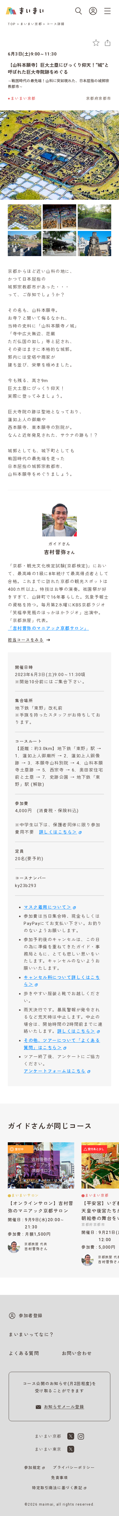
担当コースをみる (26, 640)
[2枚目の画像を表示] (59, 216)
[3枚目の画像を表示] (94, 216)
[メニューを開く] (107, 11)
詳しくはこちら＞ (58, 832)
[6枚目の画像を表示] (94, 243)
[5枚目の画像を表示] (59, 243)
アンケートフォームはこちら (55, 1071)
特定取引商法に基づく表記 (57, 1488)
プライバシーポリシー (74, 1467)
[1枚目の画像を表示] (24, 216)
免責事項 (59, 1478)
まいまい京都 (31, 24)
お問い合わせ (77, 1353)
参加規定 (32, 1467)
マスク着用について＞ (47, 907)
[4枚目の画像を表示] (24, 243)
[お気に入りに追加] (96, 42)
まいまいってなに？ (31, 1334)
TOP (12, 24)
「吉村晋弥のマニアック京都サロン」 (48, 628)
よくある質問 (24, 1353)
